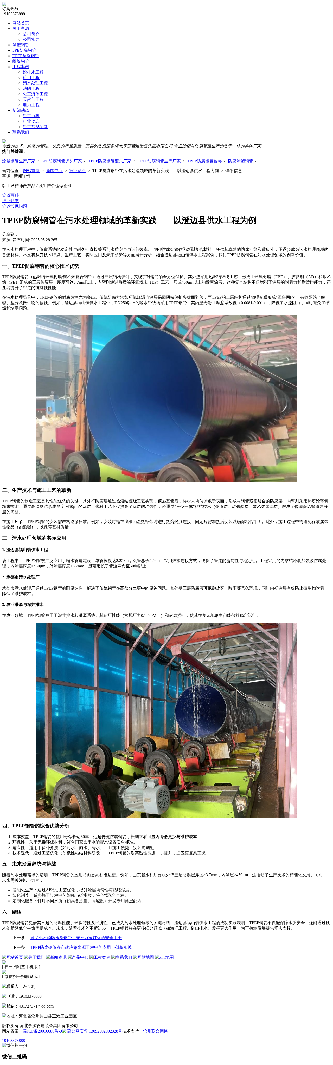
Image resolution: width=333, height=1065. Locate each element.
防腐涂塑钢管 (240, 161)
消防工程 (31, 88)
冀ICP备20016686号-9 (42, 1031)
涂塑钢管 (20, 45)
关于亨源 (20, 28)
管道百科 (31, 116)
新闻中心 (54, 170)
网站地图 (145, 957)
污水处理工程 (35, 83)
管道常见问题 (35, 127)
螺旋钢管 (20, 61)
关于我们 (36, 957)
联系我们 (20, 132)
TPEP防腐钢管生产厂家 (159, 161)
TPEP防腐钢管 (25, 56)
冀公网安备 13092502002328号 (94, 1031)
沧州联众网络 (155, 1031)
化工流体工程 (35, 94)
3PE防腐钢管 (24, 50)
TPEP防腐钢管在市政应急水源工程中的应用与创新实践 (81, 947)
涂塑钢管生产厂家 (18, 161)
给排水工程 (33, 72)
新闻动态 (20, 110)
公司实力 (31, 39)
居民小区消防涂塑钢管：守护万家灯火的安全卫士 (76, 938)
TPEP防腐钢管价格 (204, 161)
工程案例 (20, 66)
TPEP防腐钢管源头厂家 (109, 161)
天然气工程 (33, 99)
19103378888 (13, 1040)
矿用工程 (31, 77)
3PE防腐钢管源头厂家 (62, 161)
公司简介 (31, 34)
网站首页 (20, 23)
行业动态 (31, 121)
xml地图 (166, 957)
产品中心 (80, 957)
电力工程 (31, 105)
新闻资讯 (58, 957)
